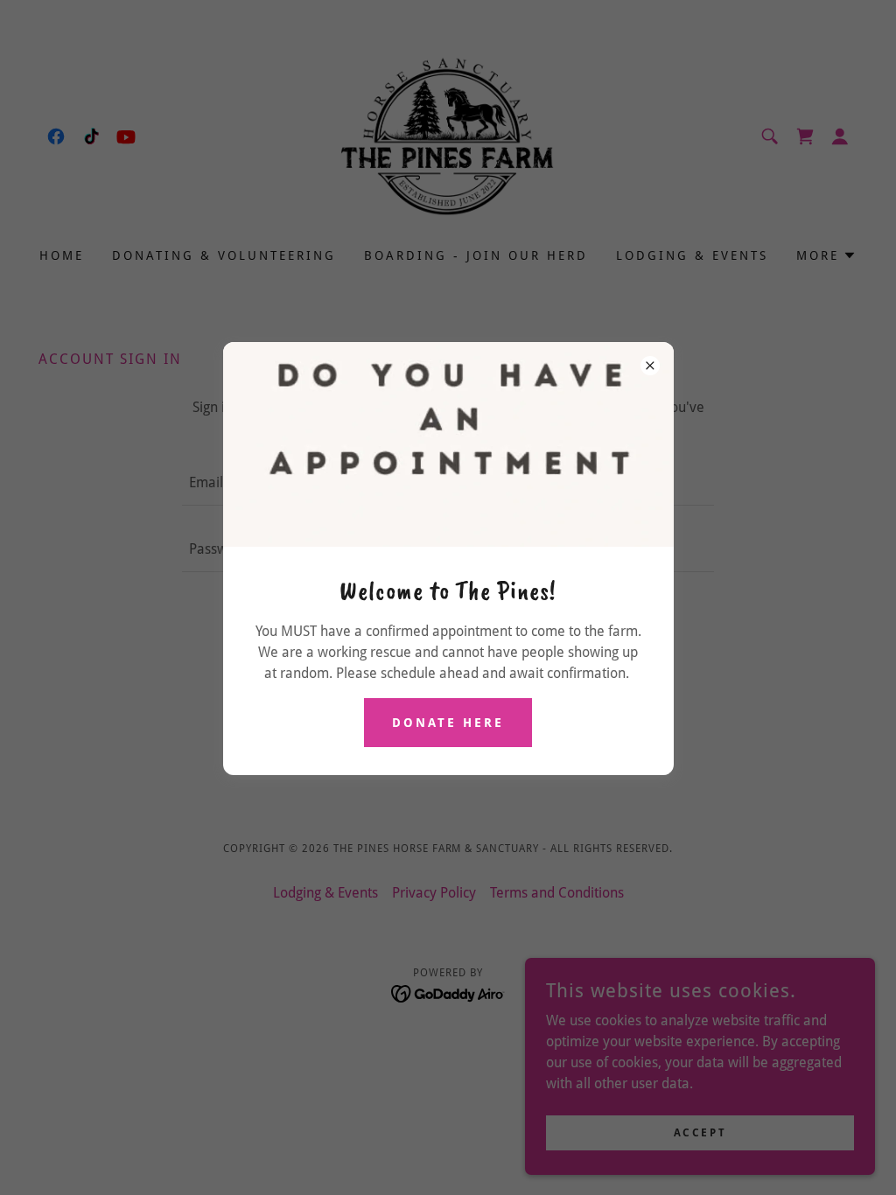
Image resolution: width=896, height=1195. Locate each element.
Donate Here (448, 723)
